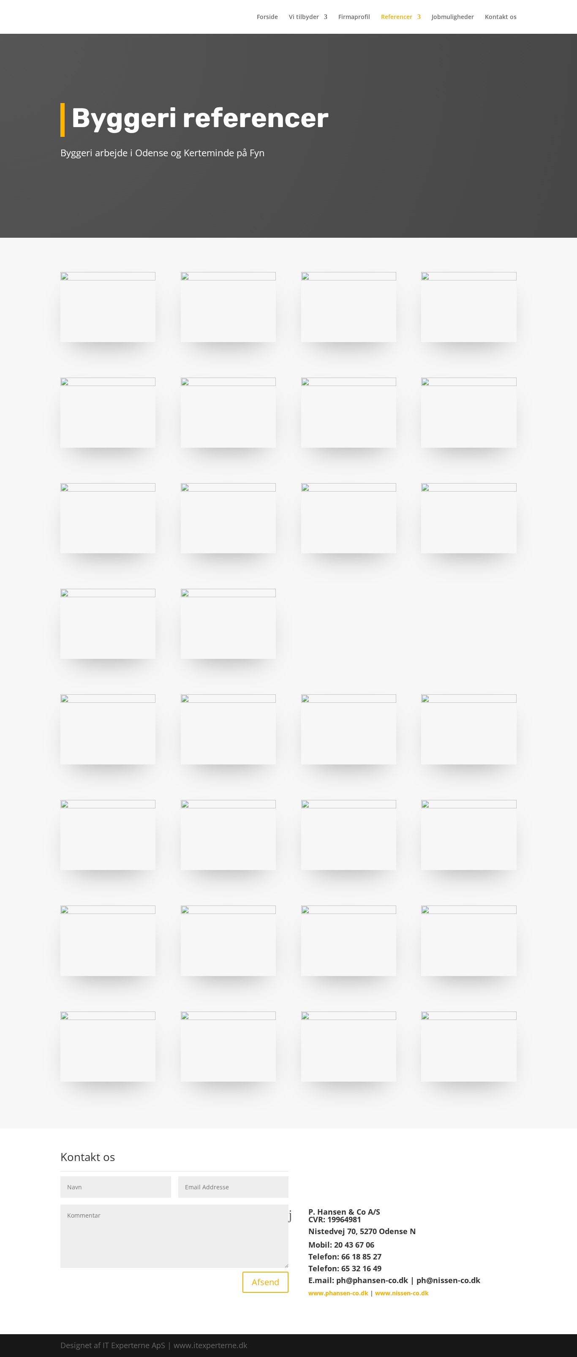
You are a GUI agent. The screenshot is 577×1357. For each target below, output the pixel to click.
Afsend (265, 1282)
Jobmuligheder (453, 17)
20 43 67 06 (354, 1245)
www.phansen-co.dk (338, 1293)
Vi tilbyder (304, 17)
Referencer (396, 17)
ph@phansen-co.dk (372, 1280)
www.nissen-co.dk (402, 1293)
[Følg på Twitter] (402, 1171)
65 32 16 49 (361, 1268)
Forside (267, 17)
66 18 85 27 (361, 1256)
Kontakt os (501, 17)
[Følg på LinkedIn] (419, 1171)
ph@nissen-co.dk (448, 1280)
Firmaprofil (354, 17)
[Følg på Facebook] (385, 1171)
